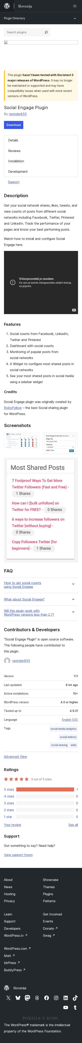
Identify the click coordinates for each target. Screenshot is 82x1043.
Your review (12, 825)
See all (73, 825)
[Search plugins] (46, 32)
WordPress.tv (16, 935)
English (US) (70, 719)
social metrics (68, 737)
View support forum (18, 855)
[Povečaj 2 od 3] (73, 438)
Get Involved (52, 914)
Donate (50, 928)
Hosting (9, 894)
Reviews (14, 151)
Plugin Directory (14, 18)
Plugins (48, 894)
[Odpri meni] (75, 6)
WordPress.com (17, 949)
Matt (9, 956)
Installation (16, 161)
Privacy (9, 901)
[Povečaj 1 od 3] (34, 438)
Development (18, 171)
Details (13, 140)
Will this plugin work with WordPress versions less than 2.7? (29, 613)
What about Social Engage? (24, 599)
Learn (8, 914)
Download (14, 125)
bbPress (12, 963)
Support (14, 182)
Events (48, 921)
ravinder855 (18, 114)
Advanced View (15, 757)
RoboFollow (13, 408)
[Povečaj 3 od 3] (73, 463)
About (8, 880)
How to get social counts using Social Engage (22, 585)
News (8, 887)
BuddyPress (15, 970)
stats (73, 745)
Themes (49, 887)
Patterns (49, 901)
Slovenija (19, 988)
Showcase (50, 880)
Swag (49, 935)
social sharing (59, 745)
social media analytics (63, 728)
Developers (12, 928)
